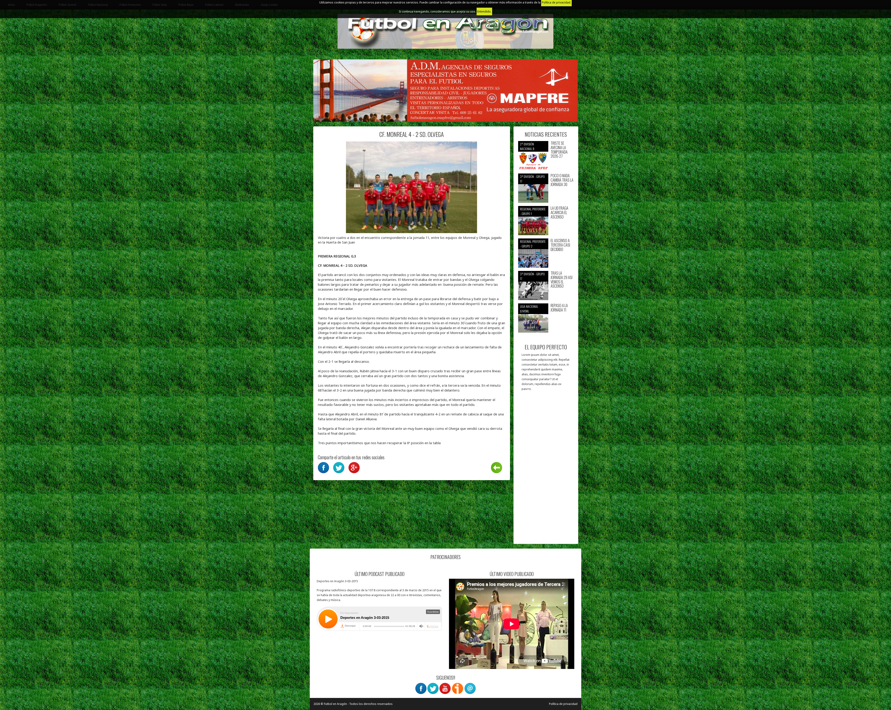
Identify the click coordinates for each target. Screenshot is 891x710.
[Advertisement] (546, 469)
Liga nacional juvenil (529, 308)
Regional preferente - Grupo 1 (533, 211)
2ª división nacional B (527, 146)
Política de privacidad (563, 704)
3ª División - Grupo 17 (532, 178)
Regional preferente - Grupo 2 (533, 243)
